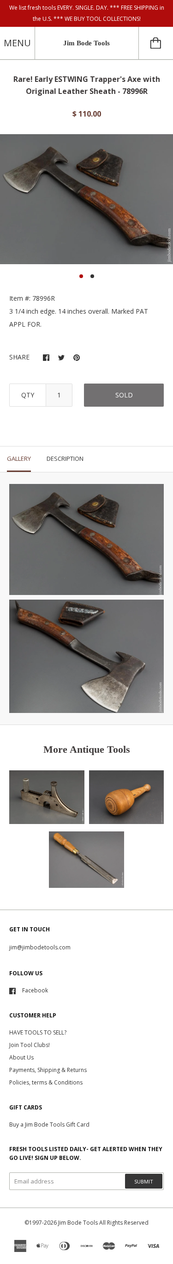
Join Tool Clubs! (29, 1045)
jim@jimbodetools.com (40, 947)
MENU (17, 43)
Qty (27, 394)
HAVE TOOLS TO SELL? (37, 1032)
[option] (86, 199)
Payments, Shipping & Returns (48, 1070)
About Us (21, 1057)
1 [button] (81, 276)
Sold (124, 394)
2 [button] (92, 276)
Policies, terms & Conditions (46, 1082)
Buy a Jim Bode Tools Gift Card (49, 1124)
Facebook (35, 990)
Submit (143, 1181)
